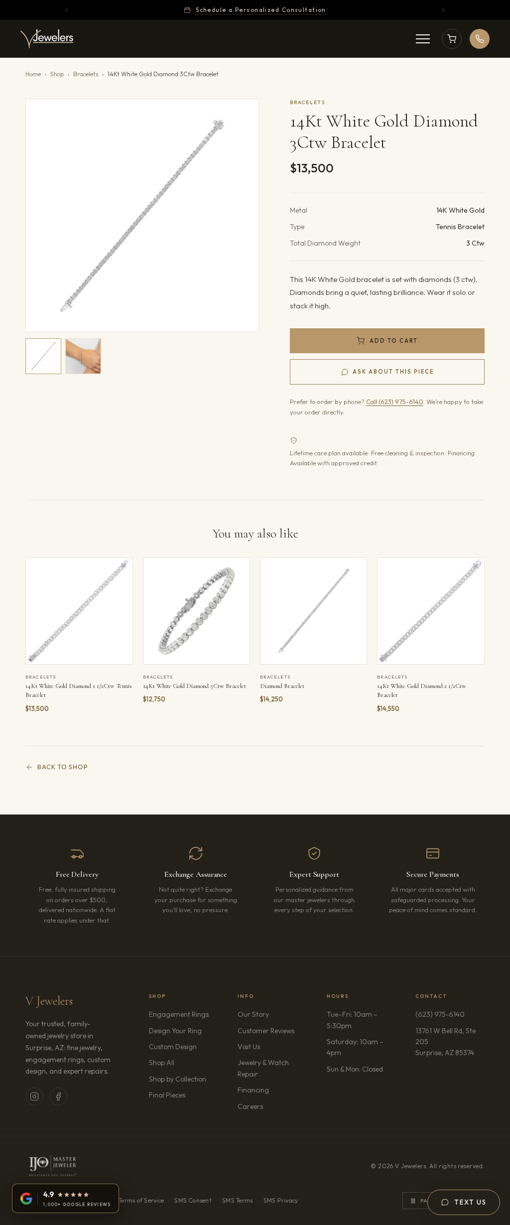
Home (33, 74)
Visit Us (249, 1046)
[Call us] (480, 39)
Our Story (253, 1014)
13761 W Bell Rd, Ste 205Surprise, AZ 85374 (449, 1042)
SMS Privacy (280, 1200)
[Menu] (423, 38)
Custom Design (173, 1046)
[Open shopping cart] (452, 39)
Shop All (161, 1062)
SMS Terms (237, 1200)
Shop (57, 74)
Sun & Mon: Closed (355, 1069)
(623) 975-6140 (440, 1014)
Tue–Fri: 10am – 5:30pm (352, 1020)
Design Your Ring (175, 1030)
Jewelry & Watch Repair (263, 1068)
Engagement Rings (179, 1014)
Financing (253, 1090)
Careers (272, 1106)
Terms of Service (141, 1200)
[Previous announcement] (67, 10)
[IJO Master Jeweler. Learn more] (52, 1166)
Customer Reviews (266, 1030)
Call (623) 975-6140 (394, 402)
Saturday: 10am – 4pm (355, 1047)
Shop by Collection (177, 1079)
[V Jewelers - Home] (46, 38)
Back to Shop (62, 767)
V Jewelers (49, 1001)
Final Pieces (167, 1094)
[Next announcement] (443, 10)
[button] (142, 215)
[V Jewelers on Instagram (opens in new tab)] (34, 1096)
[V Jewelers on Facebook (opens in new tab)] (58, 1096)
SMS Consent (193, 1200)
